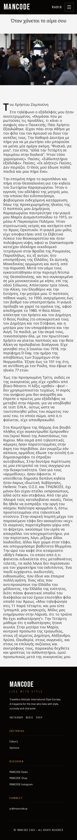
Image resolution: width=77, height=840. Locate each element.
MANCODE (17, 7)
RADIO (57, 7)
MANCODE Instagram (21, 784)
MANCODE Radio (18, 772)
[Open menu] (69, 7)
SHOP (39, 717)
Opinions (14, 747)
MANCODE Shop (18, 778)
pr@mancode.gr (18, 808)
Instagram (16, 717)
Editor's (13, 741)
